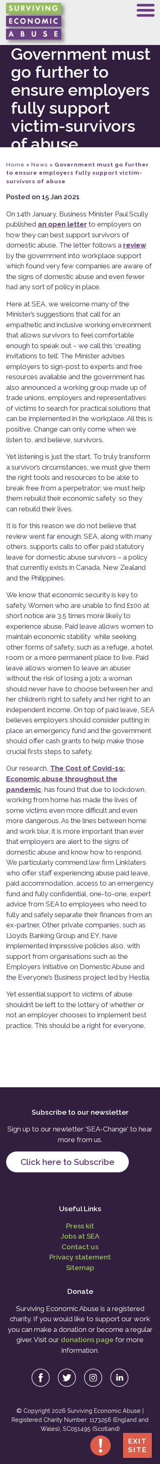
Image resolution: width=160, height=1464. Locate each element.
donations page (87, 1340)
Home (15, 164)
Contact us (80, 1247)
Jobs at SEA (80, 1236)
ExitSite (137, 1445)
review (134, 245)
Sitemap (80, 1268)
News (39, 164)
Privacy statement (80, 1257)
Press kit (80, 1226)
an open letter (62, 224)
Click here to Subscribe (67, 1162)
